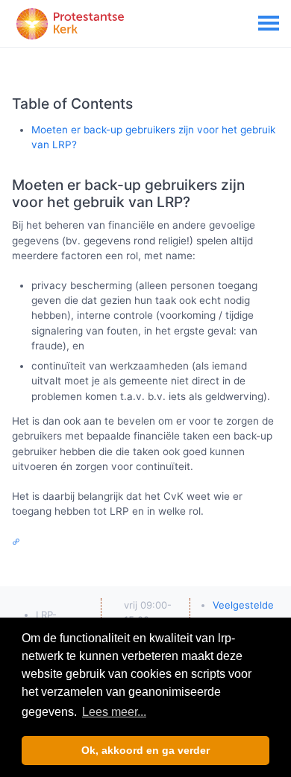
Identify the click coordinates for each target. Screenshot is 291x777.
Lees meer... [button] (114, 711)
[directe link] (18, 541)
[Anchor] (198, 202)
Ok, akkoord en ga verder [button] (145, 750)
